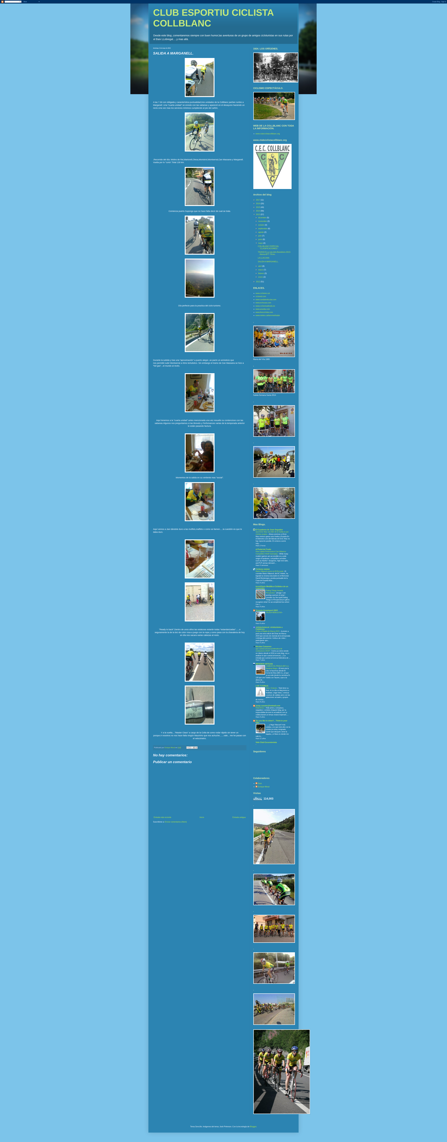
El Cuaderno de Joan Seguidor (269, 530)
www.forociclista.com (264, 312)
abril (260, 266)
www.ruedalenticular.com (266, 300)
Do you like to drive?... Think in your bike (271, 722)
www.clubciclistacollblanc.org (268, 134)
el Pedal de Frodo (263, 549)
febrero (261, 273)
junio (260, 239)
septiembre (263, 229)
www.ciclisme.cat (263, 293)
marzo (261, 270)
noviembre (262, 221)
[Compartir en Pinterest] (196, 747)
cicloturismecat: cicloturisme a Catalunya (269, 628)
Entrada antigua (239, 817)
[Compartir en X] (192, 747)
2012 (258, 282)
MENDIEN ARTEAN (264, 664)
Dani (260, 783)
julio (260, 236)
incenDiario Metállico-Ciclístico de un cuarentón (272, 587)
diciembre (262, 218)
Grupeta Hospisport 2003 (267, 610)
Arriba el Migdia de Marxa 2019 (268, 631)
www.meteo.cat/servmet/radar (268, 315)
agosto (261, 232)
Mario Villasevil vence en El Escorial (270, 571)
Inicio (202, 817)
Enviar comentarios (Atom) (176, 822)
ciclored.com (261, 296)
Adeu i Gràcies (272, 688)
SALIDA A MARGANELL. (268, 262)
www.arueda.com (263, 309)
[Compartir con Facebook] (194, 747)
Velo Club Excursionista (266, 742)
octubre (261, 225)
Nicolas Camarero (263, 647)
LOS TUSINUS (262, 686)
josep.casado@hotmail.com (268, 706)
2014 (258, 211)
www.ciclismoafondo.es (265, 306)
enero (260, 277)
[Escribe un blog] (190, 747)
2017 (258, 200)
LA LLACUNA (263, 258)
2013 (258, 214)
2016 (258, 204)
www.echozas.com (263, 303)
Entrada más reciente (162, 817)
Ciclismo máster (263, 569)
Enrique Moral (263, 787)
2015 (258, 207)
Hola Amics (260, 708)
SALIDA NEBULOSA (274, 612)
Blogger (253, 1127)
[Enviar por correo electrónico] (187, 747)
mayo (260, 243)
